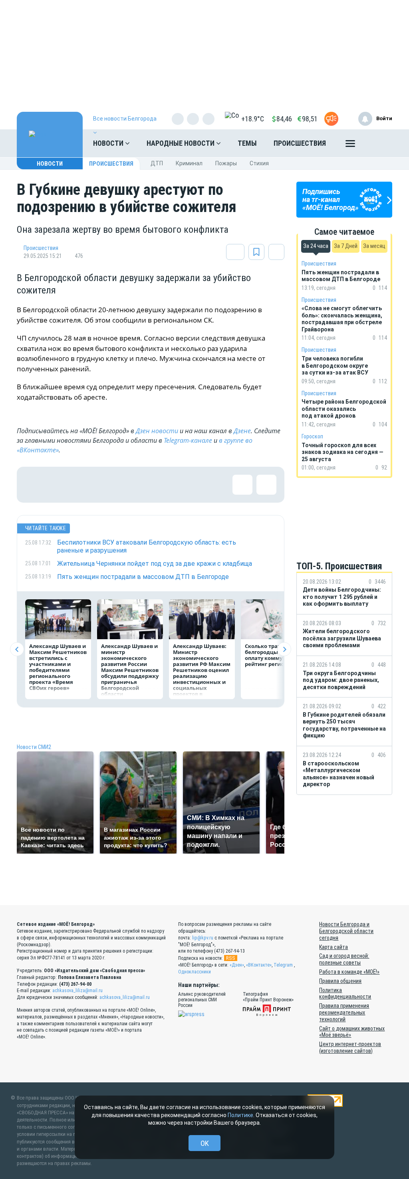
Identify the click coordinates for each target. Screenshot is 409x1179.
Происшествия (300, 143)
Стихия (259, 163)
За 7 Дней (345, 246)
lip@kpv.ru (202, 938)
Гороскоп (312, 436)
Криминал (189, 163)
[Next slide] (284, 649)
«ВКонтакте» (259, 965)
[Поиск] (378, 143)
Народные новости (181, 143)
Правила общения (340, 981)
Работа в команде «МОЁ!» (349, 972)
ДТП (157, 163)
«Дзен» (237, 965)
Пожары (226, 163)
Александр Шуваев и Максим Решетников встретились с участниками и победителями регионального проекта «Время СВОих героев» (58, 667)
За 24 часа (315, 246)
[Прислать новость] (331, 119)
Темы (247, 143)
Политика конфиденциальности (345, 993)
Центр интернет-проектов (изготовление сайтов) (350, 1047)
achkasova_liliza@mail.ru (77, 990)
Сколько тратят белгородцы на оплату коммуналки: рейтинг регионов (273, 655)
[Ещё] (350, 145)
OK (205, 1143)
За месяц (374, 246)
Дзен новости (157, 430)
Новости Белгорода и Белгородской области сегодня (346, 931)
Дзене (242, 430)
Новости (109, 143)
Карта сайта (333, 947)
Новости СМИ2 (34, 747)
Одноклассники (194, 972)
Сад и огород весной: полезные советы (344, 959)
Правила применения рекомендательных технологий (344, 1012)
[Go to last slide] (17, 649)
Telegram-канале (188, 440)
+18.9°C (252, 119)
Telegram (283, 965)
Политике (240, 1115)
